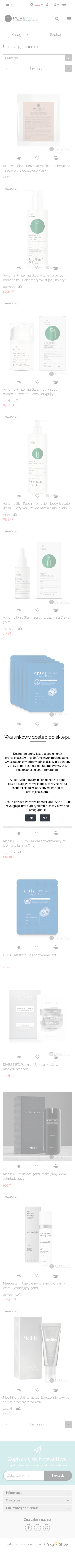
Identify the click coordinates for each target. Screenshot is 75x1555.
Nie (45, 818)
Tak (30, 818)
